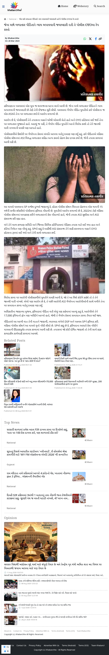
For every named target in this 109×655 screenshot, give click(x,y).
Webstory (83, 6)
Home (64, 6)
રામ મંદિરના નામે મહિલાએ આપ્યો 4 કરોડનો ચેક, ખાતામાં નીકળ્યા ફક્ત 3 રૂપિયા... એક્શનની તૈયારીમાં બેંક (38, 475)
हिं (8, 651)
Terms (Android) (57, 631)
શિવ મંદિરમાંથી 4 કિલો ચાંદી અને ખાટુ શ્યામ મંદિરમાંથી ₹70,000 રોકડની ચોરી (28, 383)
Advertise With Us (42, 631)
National (12, 19)
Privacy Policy (29, 631)
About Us (7, 631)
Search (100, 6)
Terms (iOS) (70, 631)
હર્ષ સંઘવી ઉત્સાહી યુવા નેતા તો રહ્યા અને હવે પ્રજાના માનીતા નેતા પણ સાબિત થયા (44, 605)
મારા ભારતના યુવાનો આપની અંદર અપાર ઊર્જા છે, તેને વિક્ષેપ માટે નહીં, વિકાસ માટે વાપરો (47, 593)
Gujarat (11, 464)
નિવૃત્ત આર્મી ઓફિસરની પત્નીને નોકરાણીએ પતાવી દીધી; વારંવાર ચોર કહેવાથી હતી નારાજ (28, 406)
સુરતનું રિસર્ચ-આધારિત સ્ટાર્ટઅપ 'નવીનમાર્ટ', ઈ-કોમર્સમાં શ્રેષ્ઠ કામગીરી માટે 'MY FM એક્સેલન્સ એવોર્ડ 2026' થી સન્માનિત (37, 453)
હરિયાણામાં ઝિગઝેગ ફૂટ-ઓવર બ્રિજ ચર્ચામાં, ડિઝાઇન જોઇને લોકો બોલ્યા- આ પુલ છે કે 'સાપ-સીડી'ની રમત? (27, 360)
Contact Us (17, 631)
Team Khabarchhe (83, 631)
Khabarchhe (13, 38)
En (7, 647)
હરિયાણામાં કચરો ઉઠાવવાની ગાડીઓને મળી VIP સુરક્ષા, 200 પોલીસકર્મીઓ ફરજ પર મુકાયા (78, 383)
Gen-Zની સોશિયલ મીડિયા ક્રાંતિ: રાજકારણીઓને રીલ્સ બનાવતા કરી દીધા (42, 581)
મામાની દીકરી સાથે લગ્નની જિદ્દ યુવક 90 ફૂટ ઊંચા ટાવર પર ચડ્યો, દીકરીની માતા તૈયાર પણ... (79, 360)
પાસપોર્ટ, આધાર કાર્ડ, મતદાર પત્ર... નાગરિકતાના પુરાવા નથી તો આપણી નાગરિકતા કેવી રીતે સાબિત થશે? (52, 617)
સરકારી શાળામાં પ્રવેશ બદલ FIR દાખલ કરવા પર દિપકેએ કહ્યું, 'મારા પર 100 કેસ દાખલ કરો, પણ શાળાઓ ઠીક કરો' (37, 431)
